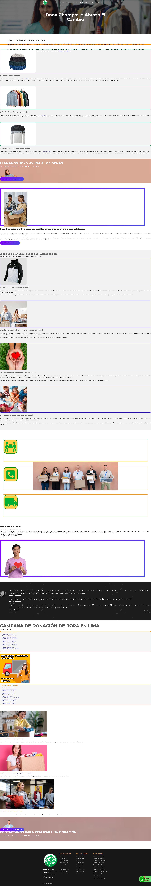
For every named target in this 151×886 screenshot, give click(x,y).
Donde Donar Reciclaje (64, 873)
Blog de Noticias (63, 858)
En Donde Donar (43, 115)
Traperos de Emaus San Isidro (9, 643)
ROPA (61, 2)
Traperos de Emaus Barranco (9, 694)
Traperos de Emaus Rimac (8, 640)
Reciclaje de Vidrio (80, 862)
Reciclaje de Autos (80, 871)
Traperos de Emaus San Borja (9, 641)
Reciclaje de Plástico (80, 864)
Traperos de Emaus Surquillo (9, 650)
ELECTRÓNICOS (91, 2)
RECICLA (61, 5)
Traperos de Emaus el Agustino (9, 689)
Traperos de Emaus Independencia (10, 697)
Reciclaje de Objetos (80, 856)
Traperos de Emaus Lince (98, 864)
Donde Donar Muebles (64, 862)
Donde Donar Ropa (64, 860)
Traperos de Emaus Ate (7, 696)
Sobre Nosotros (63, 856)
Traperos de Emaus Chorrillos (9, 692)
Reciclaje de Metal (80, 867)
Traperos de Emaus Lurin (8, 634)
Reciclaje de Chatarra (80, 869)
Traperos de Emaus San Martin (9, 644)
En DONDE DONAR (27, 79)
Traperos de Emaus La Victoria (9, 700)
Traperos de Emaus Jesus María (9, 699)
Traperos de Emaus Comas (8, 690)
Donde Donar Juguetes (64, 864)
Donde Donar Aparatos (64, 869)
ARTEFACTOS (83, 2)
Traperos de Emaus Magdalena (9, 635)
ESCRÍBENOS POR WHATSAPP (12, 179)
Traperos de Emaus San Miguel (99, 878)
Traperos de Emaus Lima (8, 687)
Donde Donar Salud (64, 871)
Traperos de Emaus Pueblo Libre (10, 638)
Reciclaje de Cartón (80, 860)
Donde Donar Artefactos (65, 867)
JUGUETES (75, 2)
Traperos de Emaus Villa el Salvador (10, 648)
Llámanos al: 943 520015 (11, 243)
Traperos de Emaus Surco (8, 647)
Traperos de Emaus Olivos (8, 701)
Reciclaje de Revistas (80, 873)
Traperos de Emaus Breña (8, 693)
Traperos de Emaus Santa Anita (9, 645)
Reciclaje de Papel (80, 858)
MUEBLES (68, 2)
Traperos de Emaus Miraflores (9, 637)
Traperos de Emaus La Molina (9, 703)
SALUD (99, 2)
